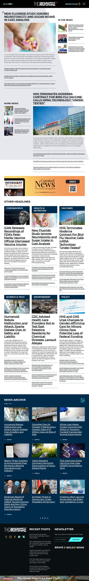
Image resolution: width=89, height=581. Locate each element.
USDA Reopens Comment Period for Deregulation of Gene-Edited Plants (44, 464)
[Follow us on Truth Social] (24, 537)
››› (47, 518)
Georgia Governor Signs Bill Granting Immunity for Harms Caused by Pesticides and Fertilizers (44, 376)
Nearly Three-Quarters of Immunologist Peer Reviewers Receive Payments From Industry (16, 377)
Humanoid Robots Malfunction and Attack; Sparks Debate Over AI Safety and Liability (22, 110)
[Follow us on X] (6, 537)
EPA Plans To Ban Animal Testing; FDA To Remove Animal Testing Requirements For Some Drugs (76, 27)
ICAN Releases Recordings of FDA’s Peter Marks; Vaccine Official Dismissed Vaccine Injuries (71, 281)
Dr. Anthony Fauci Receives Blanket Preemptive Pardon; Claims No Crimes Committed (16, 285)
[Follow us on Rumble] (19, 537)
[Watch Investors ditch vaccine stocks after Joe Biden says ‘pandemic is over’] (72, 487)
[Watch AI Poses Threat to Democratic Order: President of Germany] (44, 487)
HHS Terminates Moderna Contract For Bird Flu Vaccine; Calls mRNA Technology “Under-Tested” (58, 99)
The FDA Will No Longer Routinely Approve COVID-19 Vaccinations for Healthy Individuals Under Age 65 (76, 49)
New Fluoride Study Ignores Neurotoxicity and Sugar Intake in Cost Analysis (29, 16)
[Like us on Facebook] (15, 537)
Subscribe (75, 539)
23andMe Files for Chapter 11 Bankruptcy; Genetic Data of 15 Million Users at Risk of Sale (14, 361)
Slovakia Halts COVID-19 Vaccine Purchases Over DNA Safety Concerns (22, 131)
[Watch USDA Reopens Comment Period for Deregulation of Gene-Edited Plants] (44, 450)
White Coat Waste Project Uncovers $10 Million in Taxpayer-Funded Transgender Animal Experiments (16, 369)
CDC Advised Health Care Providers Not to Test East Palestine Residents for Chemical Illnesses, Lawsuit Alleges (44, 330)
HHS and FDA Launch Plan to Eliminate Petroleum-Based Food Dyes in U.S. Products (23, 121)
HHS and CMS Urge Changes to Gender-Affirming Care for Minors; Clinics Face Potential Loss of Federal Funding (72, 326)
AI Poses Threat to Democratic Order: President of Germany (43, 499)
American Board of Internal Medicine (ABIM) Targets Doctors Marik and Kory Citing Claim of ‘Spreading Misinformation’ (16, 503)
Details (9, 439)
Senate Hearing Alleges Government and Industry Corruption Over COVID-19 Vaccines (71, 361)
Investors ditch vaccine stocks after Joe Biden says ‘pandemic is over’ (72, 499)
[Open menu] (84, 4)
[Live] (44, 4)
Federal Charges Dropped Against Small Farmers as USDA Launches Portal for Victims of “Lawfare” (43, 276)
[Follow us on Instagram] (11, 537)
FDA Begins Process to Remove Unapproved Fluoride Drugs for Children (58, 161)
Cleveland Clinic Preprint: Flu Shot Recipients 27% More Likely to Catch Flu (71, 288)
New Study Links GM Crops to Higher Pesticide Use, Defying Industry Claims (42, 384)
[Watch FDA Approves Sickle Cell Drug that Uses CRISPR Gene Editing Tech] (72, 450)
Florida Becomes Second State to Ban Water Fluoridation (76, 39)
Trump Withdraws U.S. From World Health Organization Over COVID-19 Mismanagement (16, 277)
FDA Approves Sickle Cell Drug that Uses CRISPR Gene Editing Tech (71, 464)
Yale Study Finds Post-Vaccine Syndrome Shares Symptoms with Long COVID (16, 269)
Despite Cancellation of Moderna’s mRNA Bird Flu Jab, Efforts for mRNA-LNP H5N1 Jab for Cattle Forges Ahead (39, 553)
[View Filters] (82, 400)
